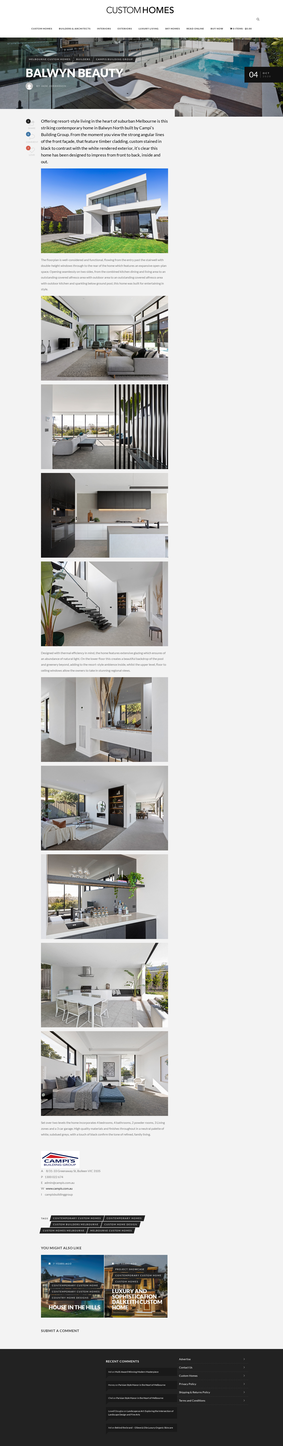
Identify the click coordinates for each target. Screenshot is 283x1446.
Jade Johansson (53, 86)
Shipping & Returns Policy (194, 1392)
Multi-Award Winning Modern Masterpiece (136, 1371)
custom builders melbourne (76, 1224)
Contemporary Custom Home (75, 1285)
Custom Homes (126, 1281)
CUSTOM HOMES (41, 28)
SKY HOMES (172, 28)
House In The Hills (74, 1307)
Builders (83, 59)
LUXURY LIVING (149, 28)
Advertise (185, 1359)
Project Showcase (130, 1269)
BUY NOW (217, 28)
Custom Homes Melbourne (64, 1230)
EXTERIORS (125, 28)
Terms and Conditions (192, 1400)
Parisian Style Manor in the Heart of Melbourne (141, 1384)
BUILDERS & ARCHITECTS (74, 28)
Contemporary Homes (124, 1218)
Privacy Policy (187, 1384)
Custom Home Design (120, 1224)
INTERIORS (104, 28)
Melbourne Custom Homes (49, 59)
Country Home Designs (70, 1297)
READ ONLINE (195, 28)
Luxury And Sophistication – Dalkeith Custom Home (137, 1299)
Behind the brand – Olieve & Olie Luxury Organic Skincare (144, 1427)
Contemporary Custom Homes (77, 1218)
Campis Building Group (114, 59)
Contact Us (185, 1367)
